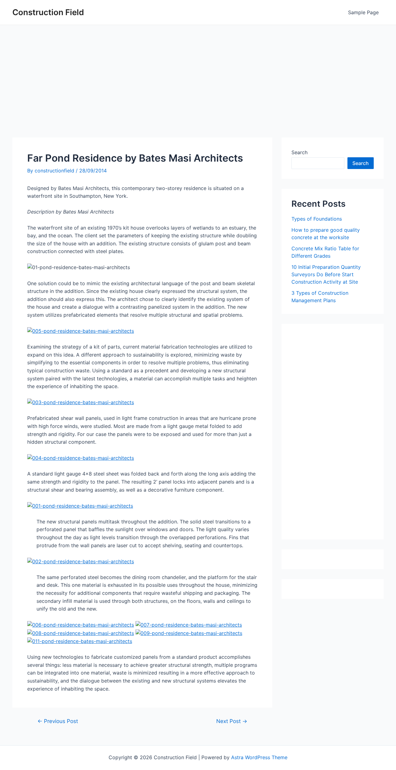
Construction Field (48, 12)
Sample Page (363, 12)
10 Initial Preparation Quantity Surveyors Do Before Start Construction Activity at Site (326, 274)
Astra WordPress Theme (259, 757)
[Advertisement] (198, 71)
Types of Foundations (316, 219)
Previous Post (57, 721)
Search (299, 152)
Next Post (231, 721)
